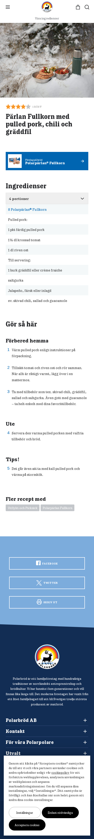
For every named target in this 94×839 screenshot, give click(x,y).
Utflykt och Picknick (22, 508)
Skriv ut (50, 602)
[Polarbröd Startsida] (47, 656)
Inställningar (24, 812)
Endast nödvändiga (60, 812)
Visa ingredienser (47, 18)
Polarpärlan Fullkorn (57, 508)
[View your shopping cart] (78, 7)
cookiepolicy (60, 772)
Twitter (50, 582)
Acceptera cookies (27, 825)
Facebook (50, 563)
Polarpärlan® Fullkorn (27, 209)
